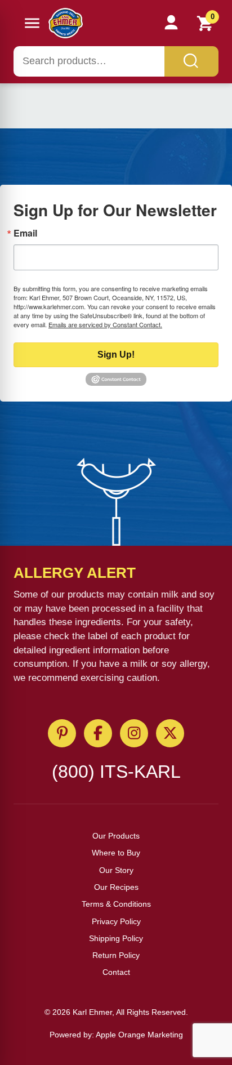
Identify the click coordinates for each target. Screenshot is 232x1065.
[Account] (171, 23)
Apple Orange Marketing (139, 1034)
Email (25, 233)
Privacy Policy (116, 921)
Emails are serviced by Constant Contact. (105, 324)
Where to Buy (116, 852)
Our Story (116, 870)
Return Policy (116, 955)
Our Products (116, 835)
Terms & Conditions (116, 903)
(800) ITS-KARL (116, 771)
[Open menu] (32, 23)
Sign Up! (116, 354)
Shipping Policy (116, 938)
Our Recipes (116, 887)
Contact (116, 972)
